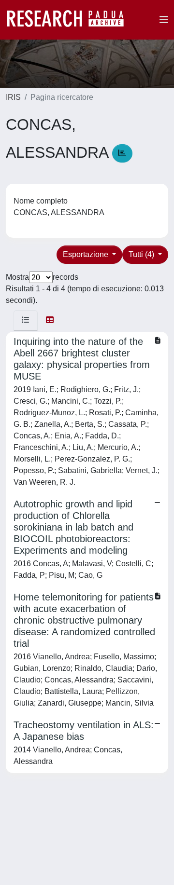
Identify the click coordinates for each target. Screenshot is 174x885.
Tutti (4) (142, 254)
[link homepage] (70, 20)
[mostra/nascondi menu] (164, 20)
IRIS (13, 97)
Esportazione (86, 254)
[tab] (26, 320)
